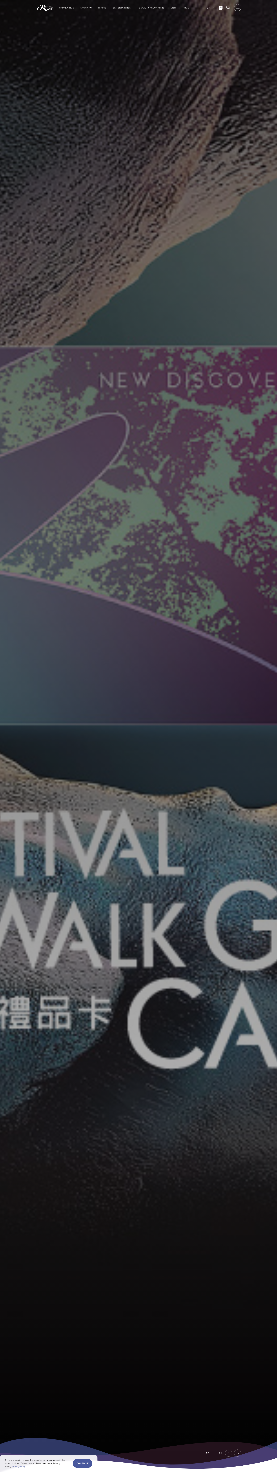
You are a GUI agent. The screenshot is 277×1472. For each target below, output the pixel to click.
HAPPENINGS (66, 7)
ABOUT (187, 7)
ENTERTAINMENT (123, 7)
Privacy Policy (18, 1466)
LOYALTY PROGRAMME (151, 7)
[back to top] (258, 1465)
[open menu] (237, 7)
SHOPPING (86, 7)
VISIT (173, 7)
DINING (102, 7)
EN (208, 7)
